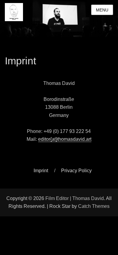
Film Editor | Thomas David (74, 198)
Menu (102, 10)
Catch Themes (94, 206)
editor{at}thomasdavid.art (64, 139)
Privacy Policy (76, 170)
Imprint (41, 170)
